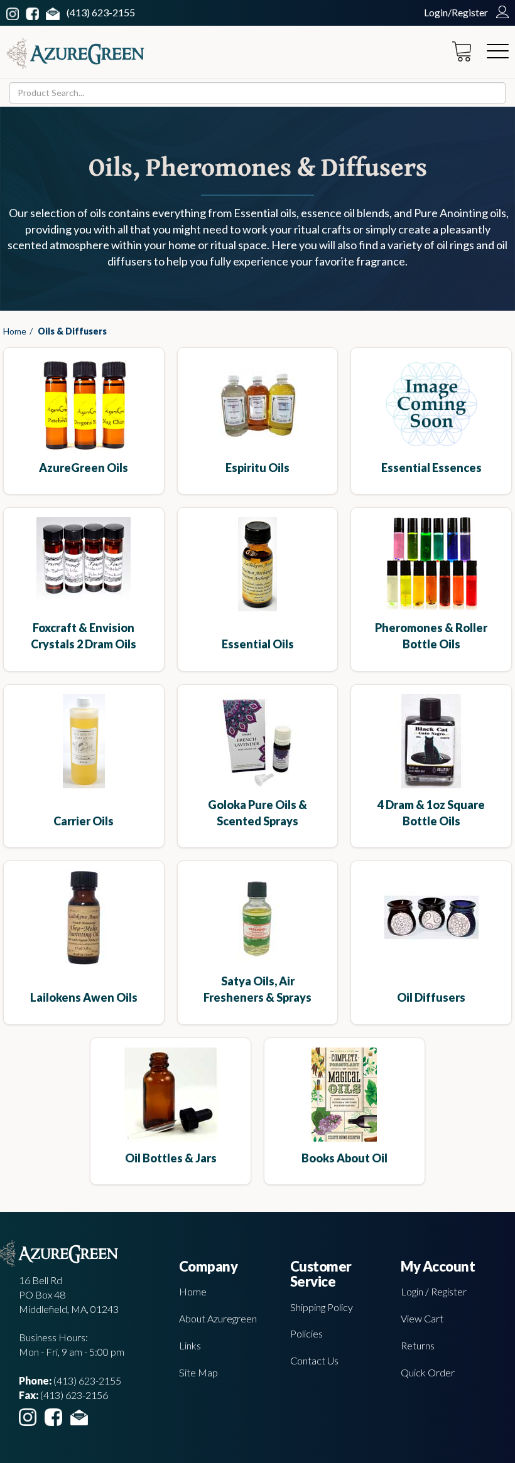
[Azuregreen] (75, 53)
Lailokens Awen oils (84, 997)
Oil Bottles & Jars (171, 1158)
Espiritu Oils (257, 467)
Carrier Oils (83, 821)
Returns (418, 1345)
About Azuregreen (218, 1318)
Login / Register (434, 1291)
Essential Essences (431, 467)
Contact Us (314, 1360)
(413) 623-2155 (101, 12)
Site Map (198, 1372)
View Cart (422, 1318)
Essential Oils (258, 644)
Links (190, 1345)
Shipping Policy (321, 1307)
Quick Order (428, 1372)
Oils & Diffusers (72, 331)
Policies (306, 1333)
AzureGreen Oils (83, 467)
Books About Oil (344, 1158)
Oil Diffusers (431, 997)
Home (14, 331)
